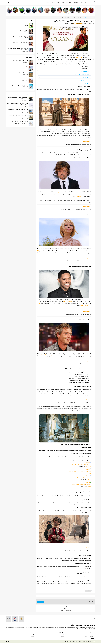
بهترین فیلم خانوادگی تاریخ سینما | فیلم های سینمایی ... (80, 464)
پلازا (93, 17)
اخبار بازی (92, 634)
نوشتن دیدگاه (40, 602)
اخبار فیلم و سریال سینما (89, 636)
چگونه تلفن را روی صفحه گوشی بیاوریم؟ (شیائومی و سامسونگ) (18, 67)
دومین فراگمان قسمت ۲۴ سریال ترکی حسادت (34, 13)
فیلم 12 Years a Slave (67, 301)
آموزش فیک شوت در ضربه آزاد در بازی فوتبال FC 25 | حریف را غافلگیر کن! (22, 13)
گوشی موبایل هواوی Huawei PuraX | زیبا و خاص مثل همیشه (91, 13)
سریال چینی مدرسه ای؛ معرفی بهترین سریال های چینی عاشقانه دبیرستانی (18, 49)
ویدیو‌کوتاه (53, 2)
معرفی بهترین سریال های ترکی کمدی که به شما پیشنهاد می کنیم (17, 24)
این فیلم (59, 63)
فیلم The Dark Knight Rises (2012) (46, 355)
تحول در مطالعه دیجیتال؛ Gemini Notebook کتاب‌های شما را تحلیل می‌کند (17, 104)
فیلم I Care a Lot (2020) (78, 196)
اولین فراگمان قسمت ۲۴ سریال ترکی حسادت (9, 13)
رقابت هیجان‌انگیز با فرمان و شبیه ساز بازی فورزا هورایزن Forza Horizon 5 (72, 13)
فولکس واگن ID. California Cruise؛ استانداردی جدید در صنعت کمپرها (18, 110)
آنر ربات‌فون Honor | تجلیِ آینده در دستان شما (66, 13)
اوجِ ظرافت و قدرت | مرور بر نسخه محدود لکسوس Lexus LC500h (28, 13)
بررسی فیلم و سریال (85, 17)
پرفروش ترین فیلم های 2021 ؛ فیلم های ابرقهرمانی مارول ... (80, 478)
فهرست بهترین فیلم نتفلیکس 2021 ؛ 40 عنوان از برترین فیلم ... (79, 471)
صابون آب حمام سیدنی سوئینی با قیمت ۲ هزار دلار (18, 79)
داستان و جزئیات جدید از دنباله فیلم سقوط (20, 85)
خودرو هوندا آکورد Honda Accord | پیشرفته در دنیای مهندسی (78, 13)
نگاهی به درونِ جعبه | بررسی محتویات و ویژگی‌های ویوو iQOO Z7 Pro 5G (40, 13)
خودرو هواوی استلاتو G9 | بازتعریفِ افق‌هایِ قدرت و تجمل (53, 13)
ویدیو (58, 2)
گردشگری (92, 638)
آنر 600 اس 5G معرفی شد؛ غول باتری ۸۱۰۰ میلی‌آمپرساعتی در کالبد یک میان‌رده (20, 122)
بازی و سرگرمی (68, 2)
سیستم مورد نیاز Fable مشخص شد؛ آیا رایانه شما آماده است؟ (18, 116)
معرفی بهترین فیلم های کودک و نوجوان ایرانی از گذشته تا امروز (17, 37)
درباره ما (32, 634)
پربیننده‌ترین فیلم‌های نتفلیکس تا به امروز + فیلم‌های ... (81, 484)
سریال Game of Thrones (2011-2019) (61, 193)
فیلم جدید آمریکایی (78, 57)
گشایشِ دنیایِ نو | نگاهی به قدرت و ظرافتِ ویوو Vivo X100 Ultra (15, 13)
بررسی (91, 17)
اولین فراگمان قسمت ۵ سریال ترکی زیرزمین (59, 13)
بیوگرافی (62, 2)
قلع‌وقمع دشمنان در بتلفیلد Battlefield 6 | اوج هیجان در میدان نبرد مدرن (47, 13)
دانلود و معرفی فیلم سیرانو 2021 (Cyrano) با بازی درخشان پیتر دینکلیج (72, 17)
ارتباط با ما (32, 632)
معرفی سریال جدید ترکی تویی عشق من (20, 73)
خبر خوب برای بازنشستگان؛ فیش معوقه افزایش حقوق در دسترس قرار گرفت (18, 98)
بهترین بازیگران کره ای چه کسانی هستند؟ (20, 42)
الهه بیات (92, 23)
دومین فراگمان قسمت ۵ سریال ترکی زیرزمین (85, 13)
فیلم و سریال (76, 2)
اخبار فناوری (92, 632)
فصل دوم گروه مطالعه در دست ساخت (20, 60)
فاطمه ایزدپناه (88, 466)
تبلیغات (49, 2)
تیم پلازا (89, 473)
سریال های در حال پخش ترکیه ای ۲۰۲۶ (20, 30)
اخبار (86, 2)
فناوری (82, 2)
